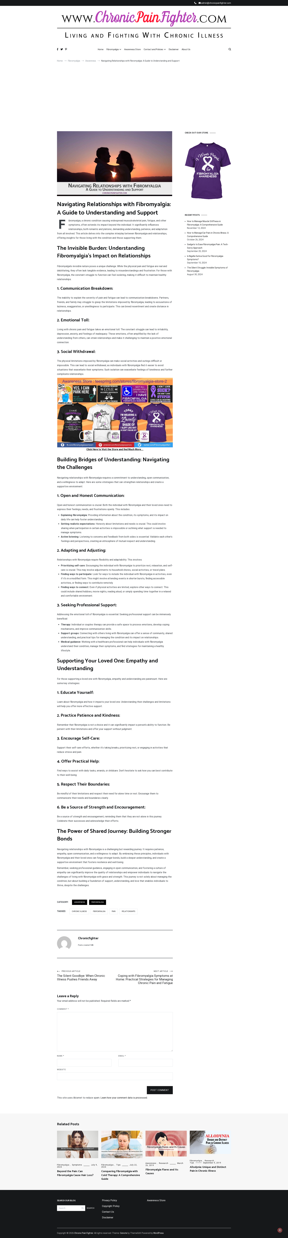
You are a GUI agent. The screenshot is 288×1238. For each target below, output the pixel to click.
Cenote (123, 1233)
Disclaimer (174, 49)
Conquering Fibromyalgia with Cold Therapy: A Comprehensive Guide (120, 1175)
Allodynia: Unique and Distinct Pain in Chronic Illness (208, 1169)
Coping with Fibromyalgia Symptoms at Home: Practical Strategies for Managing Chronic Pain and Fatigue (144, 977)
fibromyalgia (99, 911)
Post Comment (160, 1090)
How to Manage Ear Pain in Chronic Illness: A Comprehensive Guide (208, 234)
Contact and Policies (153, 49)
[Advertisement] (144, 98)
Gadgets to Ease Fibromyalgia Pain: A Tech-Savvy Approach (207, 246)
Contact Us (108, 1211)
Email (122, 1056)
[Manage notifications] (280, 1230)
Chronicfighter (88, 938)
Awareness (79, 902)
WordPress (158, 1233)
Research (163, 1163)
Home (101, 49)
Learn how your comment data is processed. (123, 1097)
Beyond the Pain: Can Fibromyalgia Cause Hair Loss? (75, 1173)
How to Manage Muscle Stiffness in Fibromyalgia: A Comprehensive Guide (205, 223)
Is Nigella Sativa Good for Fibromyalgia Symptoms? (205, 258)
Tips (118, 1165)
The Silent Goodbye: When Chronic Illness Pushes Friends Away (81, 975)
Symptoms (77, 1165)
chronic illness (79, 911)
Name (60, 1056)
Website (61, 1070)
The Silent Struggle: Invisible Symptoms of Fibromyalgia (207, 269)
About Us (186, 49)
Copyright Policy (111, 1206)
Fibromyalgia (112, 49)
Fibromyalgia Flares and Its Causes (162, 1171)
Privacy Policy (109, 1200)
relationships (128, 911)
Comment (63, 1009)
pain (114, 911)
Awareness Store (132, 49)
